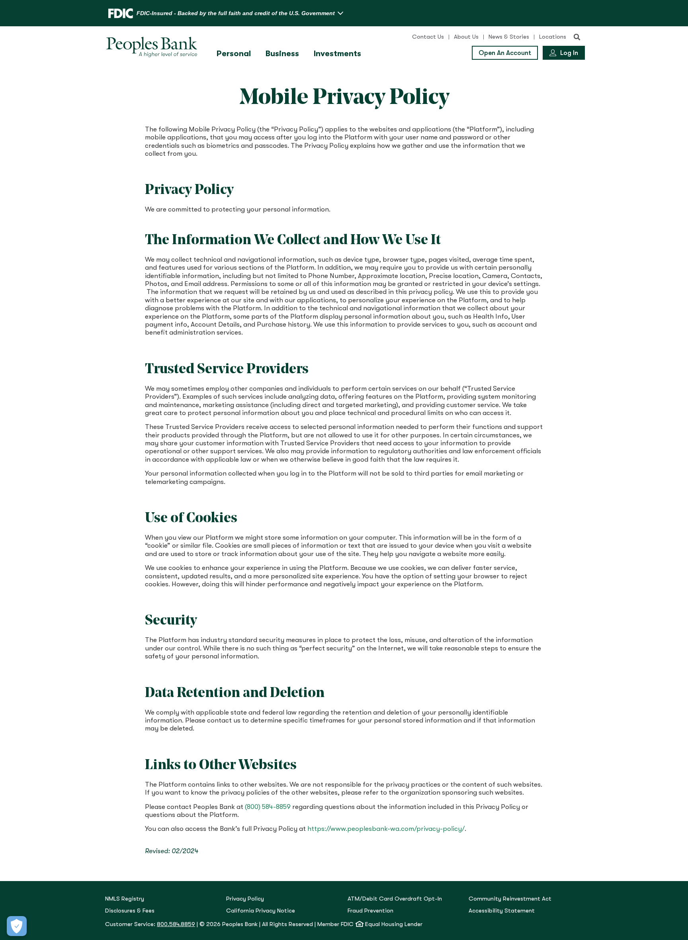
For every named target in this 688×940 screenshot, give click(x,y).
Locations (552, 36)
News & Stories (509, 36)
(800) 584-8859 (268, 807)
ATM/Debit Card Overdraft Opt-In (395, 898)
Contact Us (428, 36)
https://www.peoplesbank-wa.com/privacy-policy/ (386, 828)
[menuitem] (234, 54)
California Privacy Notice (260, 910)
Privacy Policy (245, 898)
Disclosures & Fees (129, 910)
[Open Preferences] (17, 926)
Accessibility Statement (502, 910)
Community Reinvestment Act (510, 898)
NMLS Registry (124, 898)
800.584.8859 (176, 924)
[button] (577, 37)
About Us (466, 36)
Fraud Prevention (370, 910)
